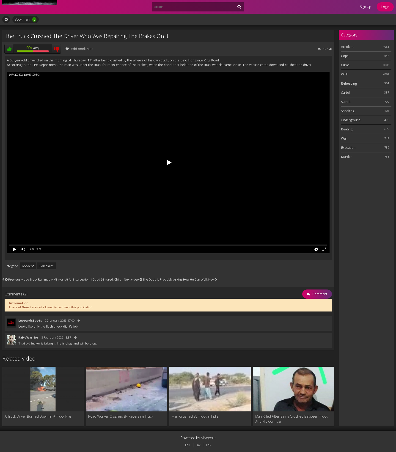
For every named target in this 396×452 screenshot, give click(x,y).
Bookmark (25, 19)
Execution (348, 147)
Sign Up (365, 7)
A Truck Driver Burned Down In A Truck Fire (38, 416)
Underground (350, 120)
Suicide (346, 101)
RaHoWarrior (28, 337)
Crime (345, 65)
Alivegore (208, 437)
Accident (28, 266)
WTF (344, 74)
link (187, 445)
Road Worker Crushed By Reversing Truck (120, 416)
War (344, 138)
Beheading (349, 83)
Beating (346, 129)
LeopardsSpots (30, 320)
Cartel (345, 92)
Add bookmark (82, 49)
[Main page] (29, 7)
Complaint (46, 266)
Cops (345, 56)
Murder (346, 156)
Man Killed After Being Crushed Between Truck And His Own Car (291, 419)
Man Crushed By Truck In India (195, 416)
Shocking (347, 111)
